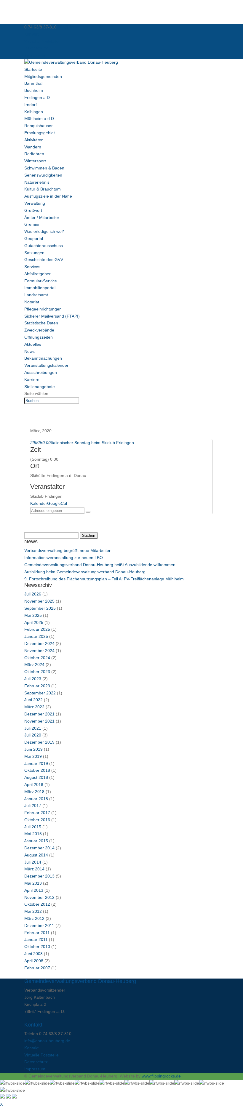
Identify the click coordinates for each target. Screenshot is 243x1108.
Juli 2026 (32, 594)
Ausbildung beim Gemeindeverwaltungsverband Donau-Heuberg (85, 571)
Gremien (32, 224)
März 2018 (34, 791)
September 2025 (40, 608)
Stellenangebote (39, 386)
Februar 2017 (37, 812)
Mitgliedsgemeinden (43, 76)
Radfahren (34, 153)
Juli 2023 (32, 678)
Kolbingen (33, 111)
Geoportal (33, 238)
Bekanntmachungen (43, 358)
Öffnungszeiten (38, 337)
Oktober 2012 (37, 904)
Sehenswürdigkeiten (43, 175)
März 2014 (34, 869)
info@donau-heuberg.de (47, 1040)
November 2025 (39, 601)
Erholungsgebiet (39, 132)
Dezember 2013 (39, 876)
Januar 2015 (36, 840)
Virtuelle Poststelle (41, 41)
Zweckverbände (39, 330)
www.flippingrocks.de (161, 1076)
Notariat (31, 302)
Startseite (33, 69)
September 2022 (40, 693)
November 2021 (39, 721)
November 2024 (39, 650)
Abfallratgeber (37, 273)
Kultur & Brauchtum (42, 189)
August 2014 (36, 855)
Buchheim (33, 90)
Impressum (34, 55)
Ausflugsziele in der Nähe (48, 196)
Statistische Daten (41, 323)
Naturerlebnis (36, 182)
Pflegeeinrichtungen (43, 309)
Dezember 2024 (39, 643)
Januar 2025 (36, 636)
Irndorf (30, 104)
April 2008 (33, 960)
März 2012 (34, 918)
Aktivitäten (34, 139)
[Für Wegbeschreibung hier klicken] (88, 512)
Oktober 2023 (37, 671)
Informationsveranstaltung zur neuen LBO (63, 557)
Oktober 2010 (37, 946)
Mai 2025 (33, 615)
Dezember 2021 (39, 714)
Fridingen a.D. (37, 97)
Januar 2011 (36, 939)
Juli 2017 (32, 805)
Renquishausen (39, 125)
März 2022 (34, 706)
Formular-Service (40, 280)
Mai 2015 (33, 833)
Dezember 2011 (39, 925)
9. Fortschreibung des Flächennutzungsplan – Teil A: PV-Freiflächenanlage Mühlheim (104, 579)
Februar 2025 (37, 629)
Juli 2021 (32, 728)
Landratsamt (36, 294)
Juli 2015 (32, 826)
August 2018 (36, 777)
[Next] (14, 1097)
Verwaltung (34, 203)
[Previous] (8, 1097)
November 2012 (39, 897)
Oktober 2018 (37, 770)
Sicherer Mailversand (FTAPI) (52, 316)
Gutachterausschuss (43, 245)
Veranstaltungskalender (46, 365)
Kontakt (31, 34)
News (29, 351)
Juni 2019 (33, 749)
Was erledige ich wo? (44, 231)
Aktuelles (32, 344)
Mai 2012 (33, 911)
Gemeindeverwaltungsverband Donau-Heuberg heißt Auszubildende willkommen (99, 564)
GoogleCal (57, 503)
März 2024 (34, 664)
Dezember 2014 (39, 848)
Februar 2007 (37, 968)
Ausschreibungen (40, 372)
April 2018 (33, 784)
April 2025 (33, 622)
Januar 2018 (36, 798)
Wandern (32, 147)
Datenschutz (36, 48)
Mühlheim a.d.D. (39, 118)
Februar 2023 (37, 685)
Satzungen (34, 252)
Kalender (38, 503)
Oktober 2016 (37, 819)
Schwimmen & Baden (44, 168)
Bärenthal (33, 83)
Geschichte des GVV (43, 259)
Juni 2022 (33, 699)
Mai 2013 (33, 883)
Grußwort (33, 210)
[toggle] (2, 1097)
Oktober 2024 (37, 657)
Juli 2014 (32, 862)
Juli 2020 (32, 735)
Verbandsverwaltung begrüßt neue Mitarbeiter (67, 550)
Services (32, 266)
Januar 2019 (36, 763)
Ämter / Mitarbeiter (41, 217)
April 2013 (33, 890)
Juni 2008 (33, 953)
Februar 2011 (37, 932)
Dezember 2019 (39, 742)
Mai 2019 (33, 756)
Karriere (31, 379)
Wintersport (35, 160)
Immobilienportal (39, 287)
